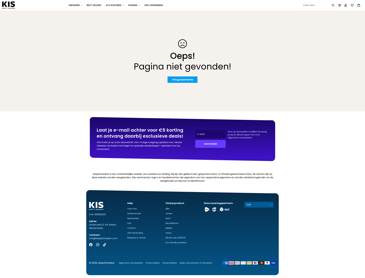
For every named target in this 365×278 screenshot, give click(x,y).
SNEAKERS (74, 5)
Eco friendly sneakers (176, 242)
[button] (339, 5)
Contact (131, 228)
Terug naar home (182, 79)
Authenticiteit (134, 213)
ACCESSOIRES (113, 5)
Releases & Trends (136, 237)
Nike (168, 208)
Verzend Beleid (169, 262)
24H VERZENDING (153, 5)
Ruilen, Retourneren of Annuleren (196, 262)
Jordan (169, 213)
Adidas (169, 228)
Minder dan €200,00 (176, 237)
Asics (168, 218)
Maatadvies (133, 218)
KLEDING (132, 5)
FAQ (129, 223)
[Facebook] (91, 244)
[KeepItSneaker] (8, 5)
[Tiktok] (104, 244)
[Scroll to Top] (359, 262)
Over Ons (132, 208)
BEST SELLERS (94, 5)
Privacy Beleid (152, 262)
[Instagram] (97, 244)
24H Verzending (135, 232)
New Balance (172, 223)
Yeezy (169, 232)
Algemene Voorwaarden (131, 262)
